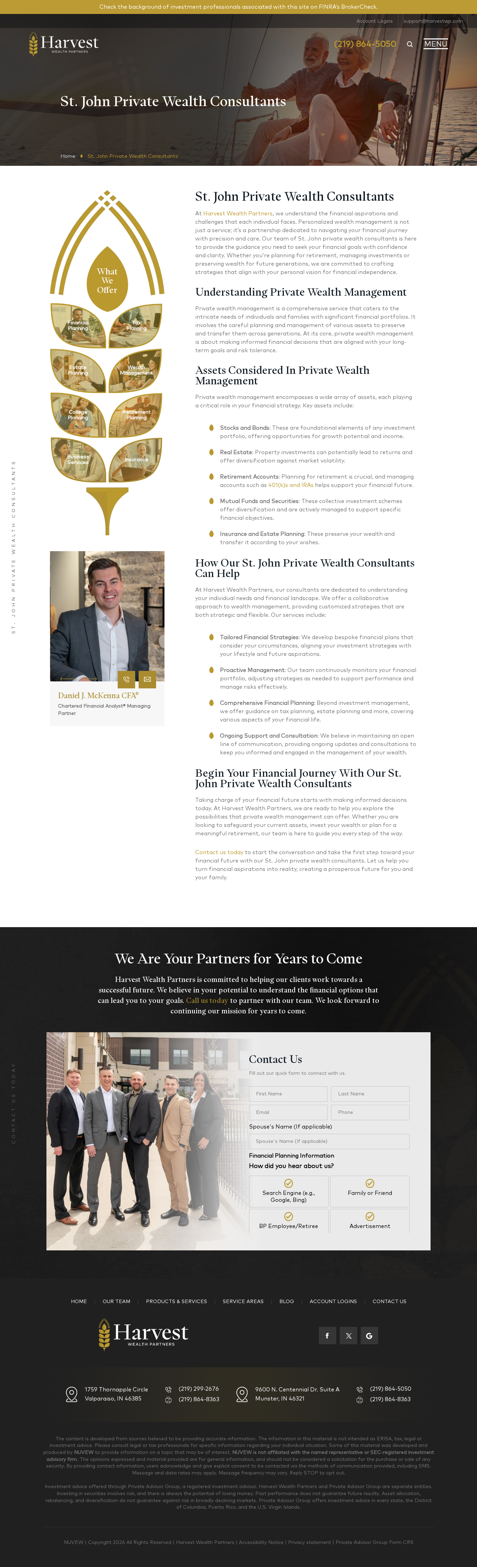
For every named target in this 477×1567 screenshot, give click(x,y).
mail (147, 679)
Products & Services (176, 1301)
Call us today (207, 1000)
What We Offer (107, 279)
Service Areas (243, 1301)
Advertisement (370, 1226)
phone (126, 679)
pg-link (78, 326)
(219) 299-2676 (199, 1389)
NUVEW (73, 1542)
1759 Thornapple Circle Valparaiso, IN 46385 (116, 1394)
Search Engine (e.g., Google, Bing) (288, 1196)
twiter (348, 1335)
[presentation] (68, 678)
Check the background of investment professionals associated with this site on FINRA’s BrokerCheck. (239, 7)
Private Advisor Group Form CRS (374, 1542)
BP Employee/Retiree (288, 1226)
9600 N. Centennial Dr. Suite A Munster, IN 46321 (297, 1394)
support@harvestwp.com (433, 21)
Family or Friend (370, 1193)
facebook (327, 1335)
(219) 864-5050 (365, 44)
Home (79, 1301)
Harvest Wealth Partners (206, 1542)
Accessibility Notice (262, 1542)
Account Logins (375, 21)
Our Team (116, 1301)
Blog (286, 1301)
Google (369, 1335)
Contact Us (389, 1301)
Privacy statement (310, 1542)
